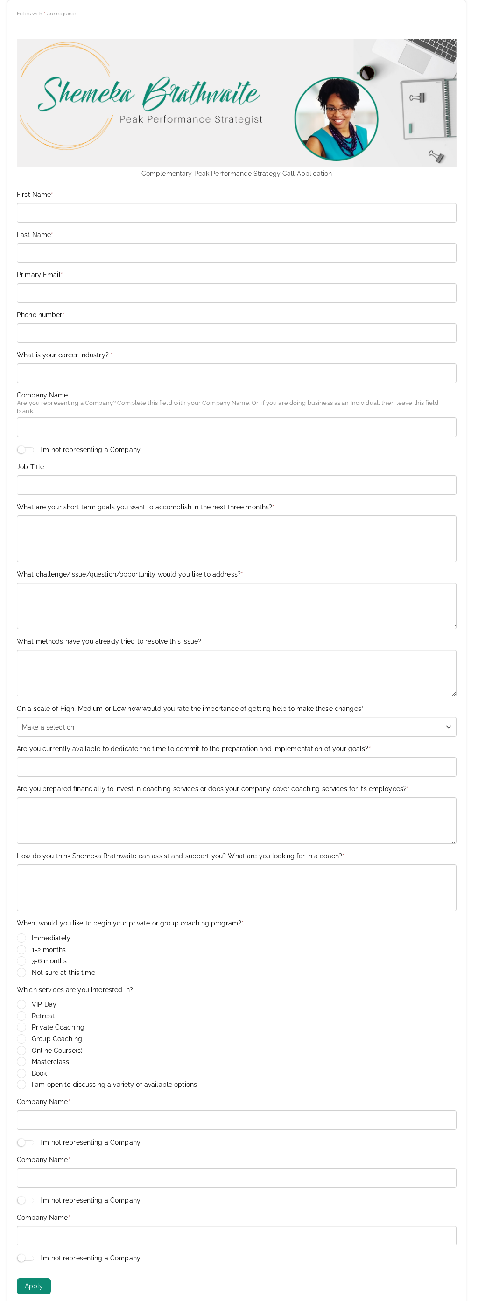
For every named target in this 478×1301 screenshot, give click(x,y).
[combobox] (237, 727)
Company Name (42, 395)
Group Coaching (57, 1039)
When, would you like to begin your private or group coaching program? (130, 923)
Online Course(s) (57, 1050)
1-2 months (49, 949)
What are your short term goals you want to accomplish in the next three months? (146, 507)
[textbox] (53, 727)
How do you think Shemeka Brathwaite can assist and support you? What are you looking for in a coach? (180, 856)
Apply (34, 1286)
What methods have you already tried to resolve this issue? (109, 641)
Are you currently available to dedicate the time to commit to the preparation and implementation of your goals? (194, 748)
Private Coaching (58, 1027)
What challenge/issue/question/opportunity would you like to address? (130, 574)
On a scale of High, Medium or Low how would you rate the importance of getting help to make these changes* (190, 708)
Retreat (43, 1016)
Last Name (35, 234)
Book (39, 1073)
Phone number (41, 315)
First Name (35, 194)
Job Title (30, 467)
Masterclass (50, 1061)
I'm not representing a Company (90, 449)
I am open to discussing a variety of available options (114, 1084)
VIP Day (44, 1004)
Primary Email (40, 274)
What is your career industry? (65, 355)
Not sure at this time (63, 972)
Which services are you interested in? (75, 990)
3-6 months (49, 961)
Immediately (51, 938)
